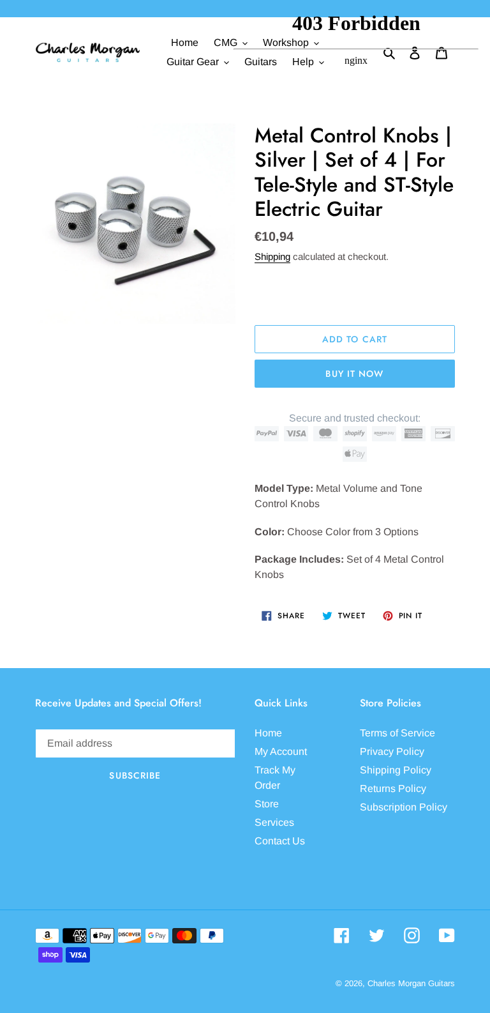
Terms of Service (397, 732)
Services (274, 822)
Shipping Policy (395, 770)
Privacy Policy (392, 751)
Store (267, 803)
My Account (281, 751)
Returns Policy (393, 788)
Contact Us (280, 840)
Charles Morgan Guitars (411, 983)
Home (268, 732)
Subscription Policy (403, 807)
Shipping (272, 256)
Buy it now (354, 373)
